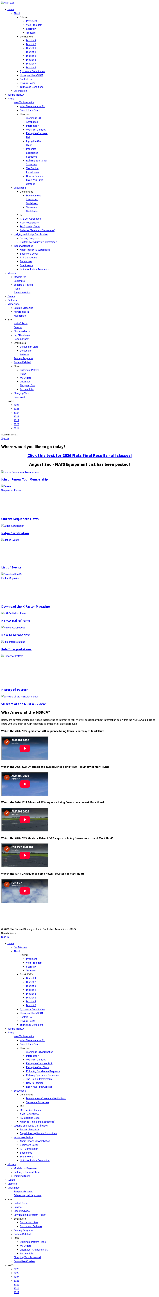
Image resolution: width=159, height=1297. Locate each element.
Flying (10, 98)
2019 (16, 428)
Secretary (31, 28)
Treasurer (31, 32)
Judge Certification (15, 533)
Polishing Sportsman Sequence (32, 152)
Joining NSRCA (15, 94)
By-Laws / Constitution (32, 71)
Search (5, 434)
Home (10, 9)
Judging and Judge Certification (31, 234)
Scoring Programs (29, 238)
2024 (16, 412)
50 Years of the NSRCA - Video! (23, 704)
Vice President (34, 24)
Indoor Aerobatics (23, 245)
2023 (16, 416)
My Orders (25, 377)
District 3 (31, 48)
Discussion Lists (29, 346)
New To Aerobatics (24, 102)
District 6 (31, 59)
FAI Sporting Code (30, 226)
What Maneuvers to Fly (32, 106)
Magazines (13, 304)
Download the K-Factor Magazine (25, 606)
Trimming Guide (22, 292)
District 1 (31, 40)
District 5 (31, 55)
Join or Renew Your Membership (24, 479)
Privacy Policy (27, 83)
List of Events (11, 567)
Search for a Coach (30, 110)
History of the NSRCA (31, 75)
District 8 (31, 67)
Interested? (32, 125)
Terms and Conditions (31, 86)
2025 (16, 408)
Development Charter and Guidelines (33, 199)
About (17, 13)
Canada (18, 327)
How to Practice (34, 176)
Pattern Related (22, 362)
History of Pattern (14, 690)
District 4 (31, 52)
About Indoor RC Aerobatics (35, 249)
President (31, 21)
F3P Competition (29, 257)
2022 (16, 420)
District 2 (31, 44)
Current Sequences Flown (20, 519)
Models (11, 273)
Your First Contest (35, 129)
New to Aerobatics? (15, 635)
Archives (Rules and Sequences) (37, 230)
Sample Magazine (23, 307)
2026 (16, 404)
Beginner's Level (29, 253)
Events (11, 296)
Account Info (27, 389)
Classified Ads (22, 331)
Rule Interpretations (16, 649)
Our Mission (20, 90)
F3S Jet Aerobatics (30, 218)
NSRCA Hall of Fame (15, 621)
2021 (16, 424)
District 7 (31, 63)
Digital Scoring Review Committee (38, 242)
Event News (26, 265)
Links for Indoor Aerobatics (35, 269)
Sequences (20, 187)
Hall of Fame (20, 323)
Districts (12, 300)
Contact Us (26, 79)
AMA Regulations (29, 222)
